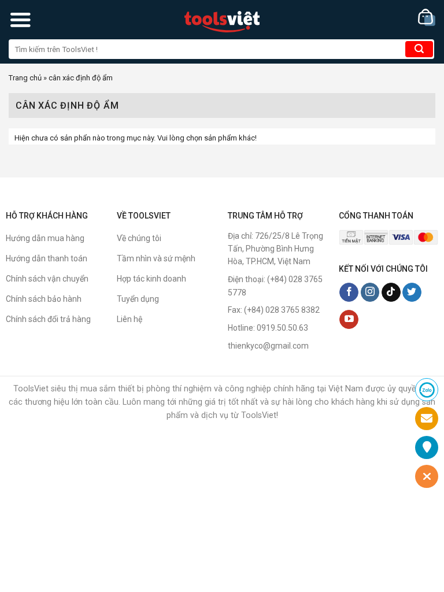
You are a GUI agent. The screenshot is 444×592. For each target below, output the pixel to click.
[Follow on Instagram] (370, 292)
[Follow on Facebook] (348, 292)
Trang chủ (25, 77)
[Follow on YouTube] (348, 320)
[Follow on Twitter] (411, 292)
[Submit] (419, 49)
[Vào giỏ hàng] (426, 17)
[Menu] (20, 19)
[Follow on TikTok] (391, 292)
